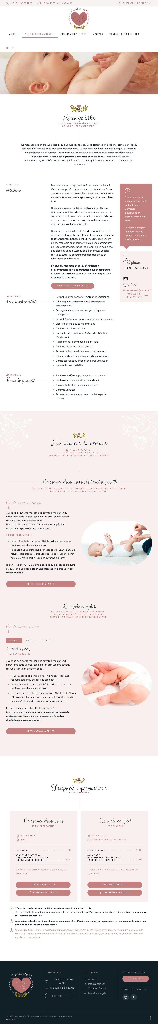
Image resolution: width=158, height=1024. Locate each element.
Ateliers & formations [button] (38, 34)
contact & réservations (134, 295)
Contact (57, 996)
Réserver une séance (135, 3)
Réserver (138, 978)
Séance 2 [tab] (30, 640)
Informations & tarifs (40, 584)
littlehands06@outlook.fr (137, 290)
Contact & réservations (124, 34)
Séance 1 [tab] (14, 640)
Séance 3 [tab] (47, 640)
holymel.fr (10, 1019)
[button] (150, 1018)
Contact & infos (41, 884)
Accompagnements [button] (72, 34)
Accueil (14, 34)
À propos (97, 34)
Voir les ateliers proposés (72, 285)
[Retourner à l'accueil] (79, 18)
